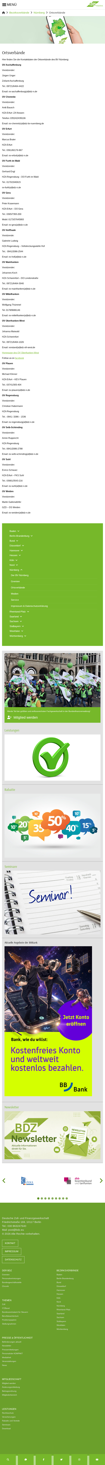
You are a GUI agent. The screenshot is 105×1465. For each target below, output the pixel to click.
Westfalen (61, 1325)
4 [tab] (49, 1198)
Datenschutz (13, 1259)
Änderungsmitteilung (11, 1387)
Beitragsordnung (9, 1391)
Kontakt (10, 1243)
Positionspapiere (9, 1320)
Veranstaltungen (9, 1361)
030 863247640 (17, 1226)
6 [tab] (56, 1198)
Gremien (6, 1274)
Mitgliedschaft (11, 1379)
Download (6, 1428)
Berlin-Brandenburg (65, 1278)
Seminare (11, 866)
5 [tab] (52, 1198)
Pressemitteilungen (10, 1350)
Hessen (60, 1294)
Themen (6, 1300)
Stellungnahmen (9, 1324)
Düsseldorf (61, 1286)
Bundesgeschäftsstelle (11, 1282)
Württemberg (62, 1329)
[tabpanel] (27, 1181)
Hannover (61, 1290)
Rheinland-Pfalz (63, 1309)
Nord (59, 1302)
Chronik (5, 1286)
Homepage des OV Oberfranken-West (20, 353)
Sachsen (60, 1317)
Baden (59, 1274)
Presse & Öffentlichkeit (17, 1338)
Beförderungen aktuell (11, 1342)
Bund (59, 1282)
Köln (58, 1298)
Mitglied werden (9, 1383)
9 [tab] (67, 1198)
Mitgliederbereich (9, 1395)
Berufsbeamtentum (10, 1316)
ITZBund (6, 1308)
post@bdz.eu (16, 1229)
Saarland (60, 1313)
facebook (19, 358)
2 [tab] (42, 1198)
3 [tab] (45, 1198)
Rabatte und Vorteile (11, 1421)
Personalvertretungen (11, 1278)
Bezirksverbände (19, 12)
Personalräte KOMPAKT (12, 1353)
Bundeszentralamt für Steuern (15, 1312)
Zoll (3, 1304)
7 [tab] (60, 1198)
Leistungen (12, 730)
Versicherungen (9, 1417)
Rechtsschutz (8, 1413)
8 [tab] (63, 1198)
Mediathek (6, 1357)
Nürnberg (39, 12)
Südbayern (61, 1321)
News (4, 1365)
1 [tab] (38, 1198)
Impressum (11, 1251)
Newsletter (12, 1107)
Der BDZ (7, 1270)
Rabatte (10, 789)
